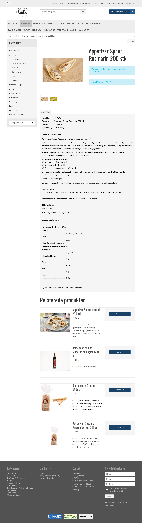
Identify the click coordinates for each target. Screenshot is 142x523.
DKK (8, 3)
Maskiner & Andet (16, 114)
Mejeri (14, 81)
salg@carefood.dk (86, 486)
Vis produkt (120, 314)
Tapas (14, 76)
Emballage (13, 106)
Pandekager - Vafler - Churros (20, 102)
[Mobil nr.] (120, 484)
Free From (13, 110)
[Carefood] (22, 12)
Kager (11, 89)
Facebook (111, 502)
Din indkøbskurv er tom (119, 12)
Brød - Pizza (16, 68)
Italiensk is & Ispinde (16, 85)
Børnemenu (16, 72)
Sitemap (75, 490)
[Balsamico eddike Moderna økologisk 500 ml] (55, 360)
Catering (12, 55)
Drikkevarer (13, 97)
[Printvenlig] (134, 36)
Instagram (109, 505)
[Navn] (120, 474)
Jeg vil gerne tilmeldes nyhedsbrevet (122, 489)
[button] (129, 41)
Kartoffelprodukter (19, 63)
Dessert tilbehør (15, 93)
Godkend (110, 496)
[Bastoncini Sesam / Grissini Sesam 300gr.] (55, 436)
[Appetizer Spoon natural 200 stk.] (55, 322)
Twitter (121, 502)
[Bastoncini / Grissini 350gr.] (55, 398)
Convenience (17, 59)
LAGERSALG (14, 51)
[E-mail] (120, 479)
